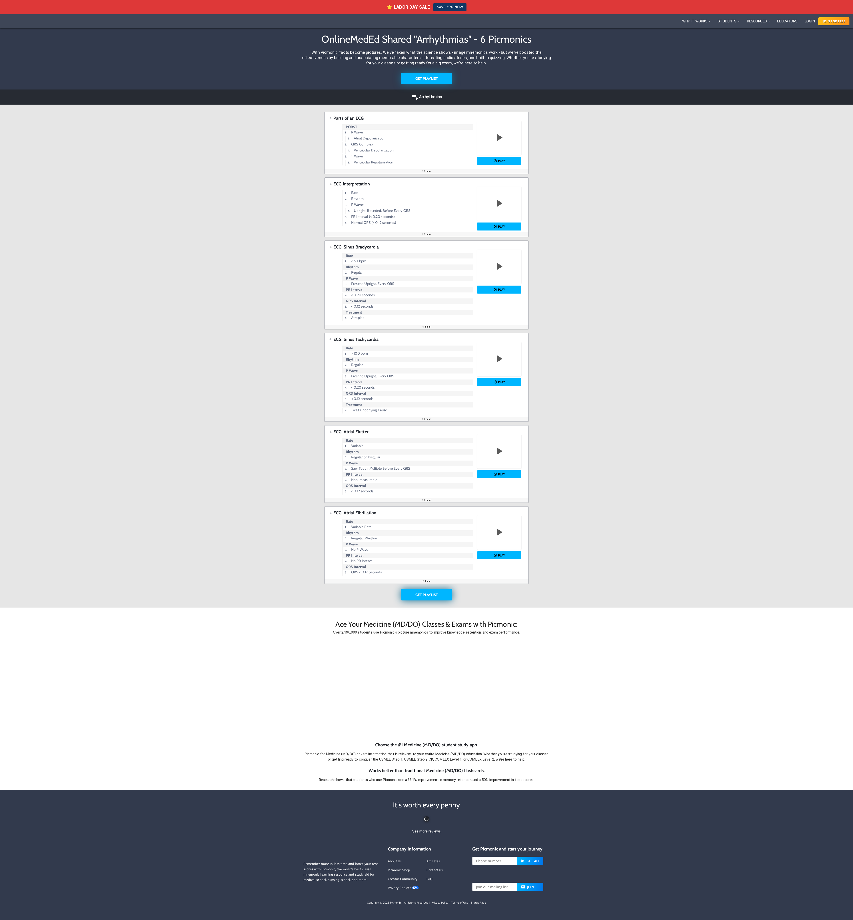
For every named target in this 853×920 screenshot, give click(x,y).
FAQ (429, 879)
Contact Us (434, 870)
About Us (395, 861)
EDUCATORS (787, 21)
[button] (426, 688)
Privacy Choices (400, 888)
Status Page (478, 902)
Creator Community (403, 879)
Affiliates (433, 861)
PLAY (501, 161)
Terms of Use (459, 902)
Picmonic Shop (399, 870)
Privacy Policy (439, 902)
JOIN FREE (834, 21)
